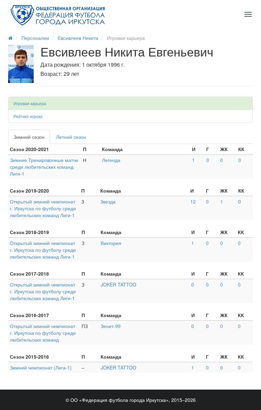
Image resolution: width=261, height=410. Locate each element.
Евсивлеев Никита (78, 37)
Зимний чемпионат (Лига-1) (41, 367)
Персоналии (35, 37)
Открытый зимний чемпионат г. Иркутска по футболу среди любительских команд (43, 333)
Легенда (111, 160)
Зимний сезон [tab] (29, 136)
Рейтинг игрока (28, 116)
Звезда (108, 201)
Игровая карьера (30, 103)
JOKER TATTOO (118, 284)
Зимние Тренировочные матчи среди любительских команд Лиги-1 (44, 167)
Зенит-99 (111, 326)
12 (193, 201)
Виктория (111, 243)
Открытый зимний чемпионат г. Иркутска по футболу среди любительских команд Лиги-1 (43, 208)
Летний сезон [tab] (71, 136)
